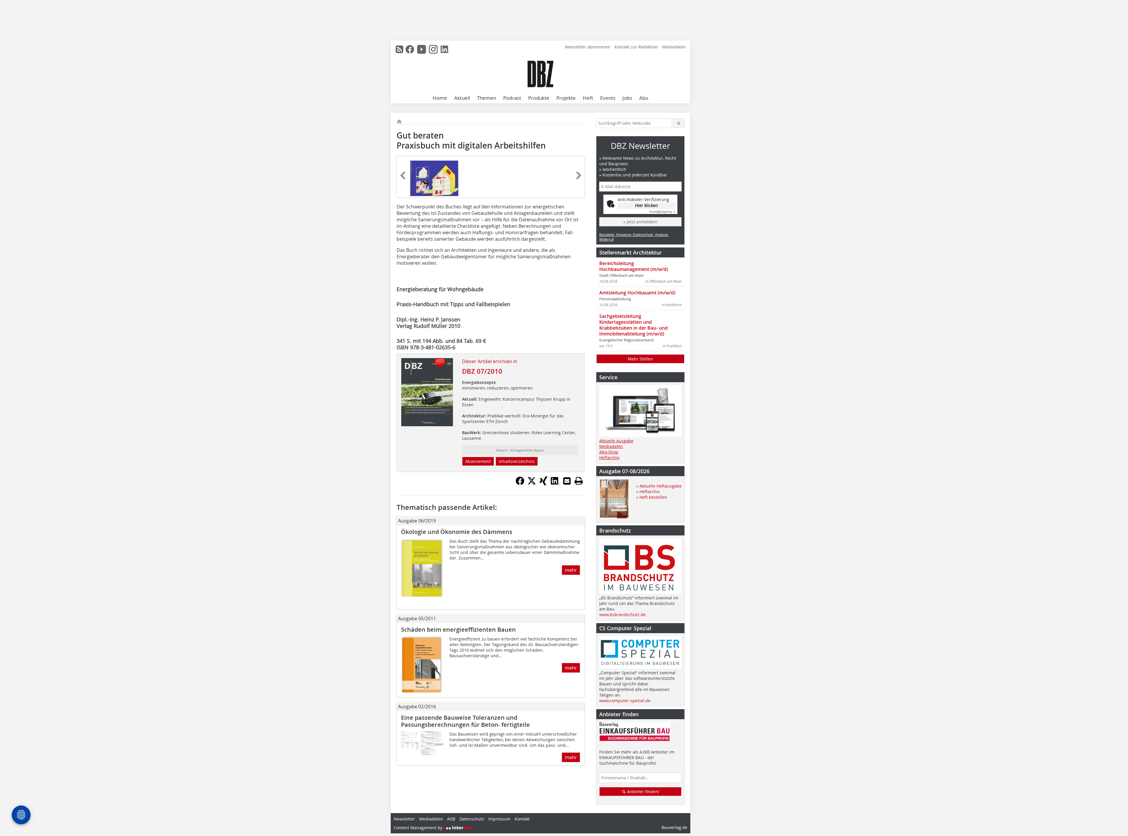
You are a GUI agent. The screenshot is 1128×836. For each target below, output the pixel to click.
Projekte (566, 98)
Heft (588, 98)
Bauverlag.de (674, 827)
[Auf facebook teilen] (520, 483)
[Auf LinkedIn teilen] (555, 483)
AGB (451, 819)
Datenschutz (471, 819)
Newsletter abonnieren (587, 47)
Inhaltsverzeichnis (517, 461)
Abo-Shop (608, 452)
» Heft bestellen (651, 497)
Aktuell (462, 98)
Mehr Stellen (640, 359)
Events (607, 98)
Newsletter (404, 819)
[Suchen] (678, 123)
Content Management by (419, 827)
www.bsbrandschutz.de (622, 614)
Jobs (627, 98)
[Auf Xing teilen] (543, 483)
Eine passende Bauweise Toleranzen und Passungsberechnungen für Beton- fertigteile (465, 721)
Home (440, 98)
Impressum (499, 819)
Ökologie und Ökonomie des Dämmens (456, 532)
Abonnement (478, 461)
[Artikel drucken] (579, 480)
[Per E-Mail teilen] (567, 480)
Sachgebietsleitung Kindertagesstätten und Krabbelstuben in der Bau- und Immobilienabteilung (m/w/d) (633, 325)
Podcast (512, 98)
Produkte (538, 98)
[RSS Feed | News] (399, 49)
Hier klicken (646, 205)
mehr (571, 570)
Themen (486, 98)
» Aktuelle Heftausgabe (659, 486)
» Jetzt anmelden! (640, 222)
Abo (643, 98)
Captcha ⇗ (662, 212)
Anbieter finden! (642, 791)
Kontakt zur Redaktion (636, 47)
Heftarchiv (609, 457)
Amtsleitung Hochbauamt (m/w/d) (637, 292)
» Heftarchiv (648, 491)
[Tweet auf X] (532, 483)
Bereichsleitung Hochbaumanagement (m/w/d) (633, 266)
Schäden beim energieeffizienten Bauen (458, 629)
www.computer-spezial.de (624, 700)
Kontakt (522, 819)
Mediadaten (674, 47)
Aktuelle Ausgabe (616, 441)
